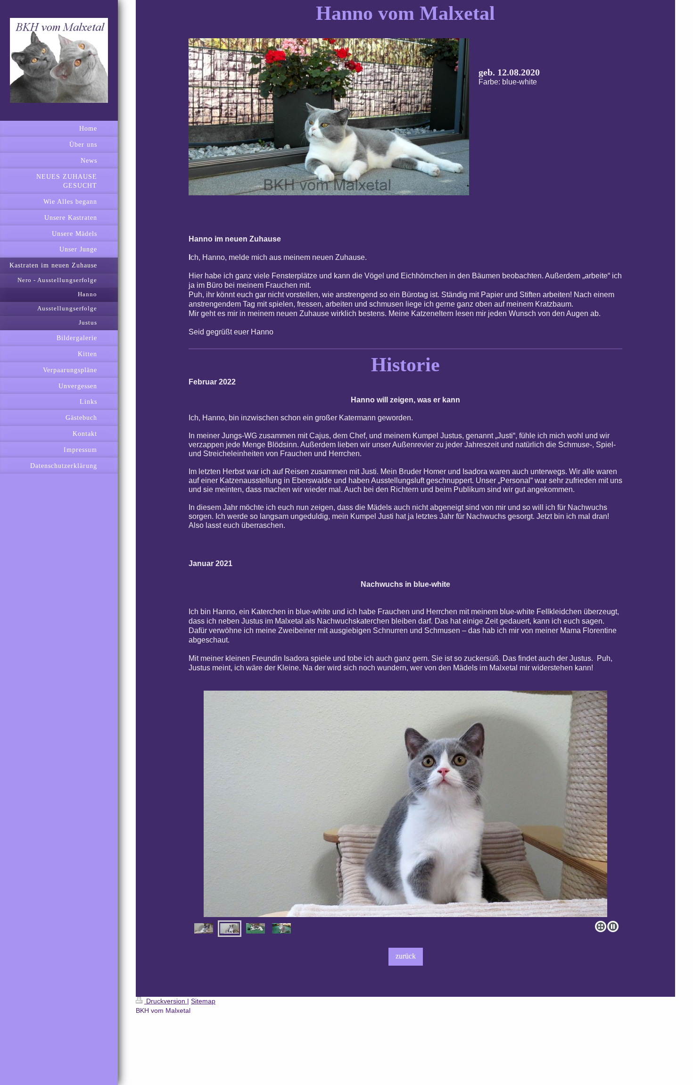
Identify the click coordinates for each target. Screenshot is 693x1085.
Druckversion (165, 1001)
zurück (406, 956)
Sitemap (203, 1001)
